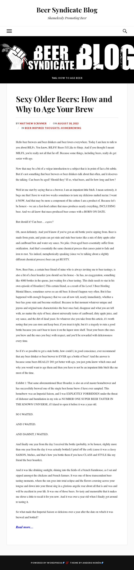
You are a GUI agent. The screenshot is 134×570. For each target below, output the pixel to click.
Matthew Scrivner (33, 123)
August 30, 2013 (68, 123)
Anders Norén (92, 562)
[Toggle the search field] (124, 31)
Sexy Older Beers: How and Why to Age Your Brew (64, 104)
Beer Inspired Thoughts (42, 128)
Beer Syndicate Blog (67, 9)
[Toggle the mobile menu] (9, 31)
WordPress (54, 562)
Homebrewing (71, 128)
